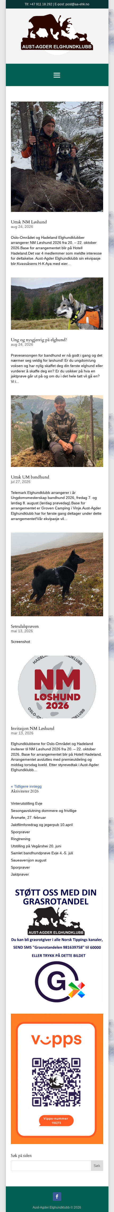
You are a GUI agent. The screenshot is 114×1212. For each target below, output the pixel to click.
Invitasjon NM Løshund (32, 728)
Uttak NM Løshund (29, 222)
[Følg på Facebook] (57, 1196)
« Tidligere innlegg (26, 786)
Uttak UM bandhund (30, 477)
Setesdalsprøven (25, 626)
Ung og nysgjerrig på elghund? (39, 340)
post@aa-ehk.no (77, 4)
